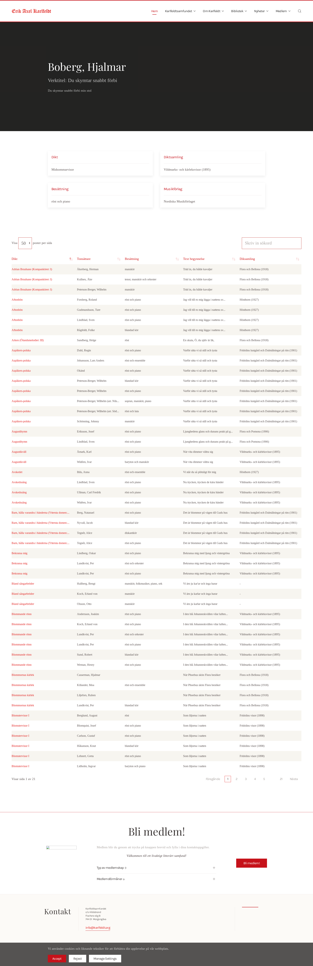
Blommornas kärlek (23, 674)
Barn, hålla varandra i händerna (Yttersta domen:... (40, 512)
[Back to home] (31, 11)
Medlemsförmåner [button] (110, 879)
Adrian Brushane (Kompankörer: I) (32, 269)
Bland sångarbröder (23, 583)
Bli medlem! (251, 863)
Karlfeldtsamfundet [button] (178, 11)
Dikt (14, 259)
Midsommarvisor (62, 169)
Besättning (132, 259)
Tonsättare (84, 259)
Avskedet (17, 472)
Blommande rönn (22, 614)
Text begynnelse (194, 259)
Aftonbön (17, 299)
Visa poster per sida (32, 243)
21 (281, 779)
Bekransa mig (19, 553)
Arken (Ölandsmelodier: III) (28, 340)
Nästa (294, 779)
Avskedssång (19, 482)
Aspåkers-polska (21, 350)
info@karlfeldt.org (97, 928)
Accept (57, 959)
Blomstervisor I (20, 715)
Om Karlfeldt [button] (211, 11)
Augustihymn (19, 431)
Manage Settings (104, 959)
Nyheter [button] (259, 11)
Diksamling (247, 259)
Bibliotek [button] (237, 11)
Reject (77, 959)
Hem (154, 11)
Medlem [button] (281, 11)
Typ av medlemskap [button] (110, 868)
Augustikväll (19, 451)
